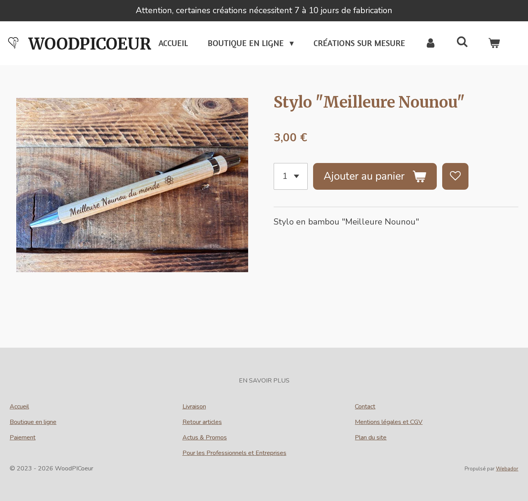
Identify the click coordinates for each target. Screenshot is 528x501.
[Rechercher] (462, 42)
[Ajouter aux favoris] (455, 176)
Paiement (23, 437)
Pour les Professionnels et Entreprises (234, 453)
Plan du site (371, 437)
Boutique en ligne (33, 422)
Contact (365, 406)
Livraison (194, 406)
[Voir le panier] (494, 43)
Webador (507, 468)
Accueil (19, 406)
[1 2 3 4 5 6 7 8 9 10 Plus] (291, 176)
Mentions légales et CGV (388, 422)
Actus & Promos (204, 437)
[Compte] (431, 43)
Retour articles (202, 422)
